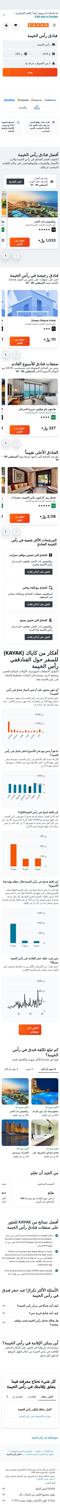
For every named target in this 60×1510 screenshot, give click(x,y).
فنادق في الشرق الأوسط (21, 1451)
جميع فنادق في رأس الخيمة (45, 1437)
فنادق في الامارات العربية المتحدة (40, 1454)
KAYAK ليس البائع (45, 1488)
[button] (3, 15)
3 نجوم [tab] (29, 1069)
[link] (38, 572)
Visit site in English (46, 16)
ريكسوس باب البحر (45, 221)
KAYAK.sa (49, 1451)
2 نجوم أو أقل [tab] (11, 1069)
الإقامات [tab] (32, 1396)
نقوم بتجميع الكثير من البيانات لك (37, 1494)
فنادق (38, 1451)
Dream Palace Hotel (43, 320)
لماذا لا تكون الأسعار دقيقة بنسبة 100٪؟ (33, 1500)
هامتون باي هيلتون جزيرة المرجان (37, 409)
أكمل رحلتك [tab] (47, 1396)
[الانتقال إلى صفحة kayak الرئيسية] (38, 25)
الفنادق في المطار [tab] (13, 1396)
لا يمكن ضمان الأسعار (46, 1479)
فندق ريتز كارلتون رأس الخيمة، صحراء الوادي (33, 497)
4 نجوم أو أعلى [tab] (48, 1069)
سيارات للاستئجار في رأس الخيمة (35, 1416)
